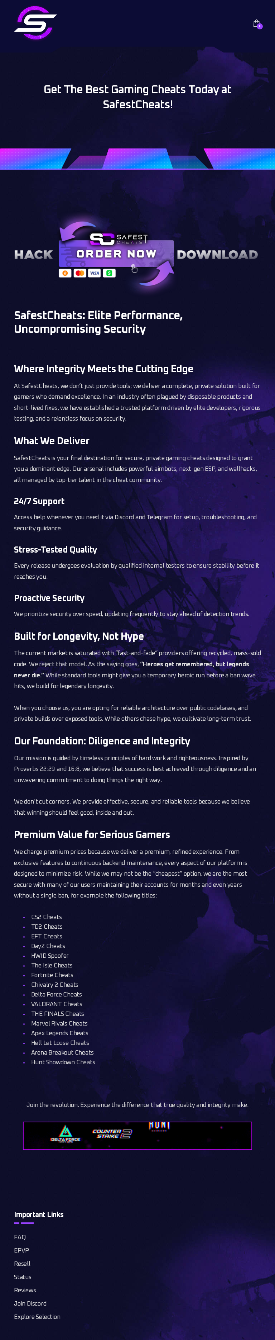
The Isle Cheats (52, 966)
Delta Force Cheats (56, 995)
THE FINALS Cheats (58, 1014)
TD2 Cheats (47, 927)
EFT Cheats (46, 937)
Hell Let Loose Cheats (60, 1043)
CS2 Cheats (46, 917)
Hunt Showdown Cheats (63, 1063)
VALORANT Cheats (56, 1005)
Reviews (25, 1291)
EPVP (21, 1251)
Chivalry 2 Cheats (55, 985)
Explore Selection (37, 1317)
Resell (22, 1264)
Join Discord (30, 1304)
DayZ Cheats (48, 946)
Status (23, 1277)
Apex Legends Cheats (59, 1034)
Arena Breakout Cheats (62, 1053)
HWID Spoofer (50, 956)
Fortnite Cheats (52, 975)
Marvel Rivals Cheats (59, 1024)
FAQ (19, 1238)
